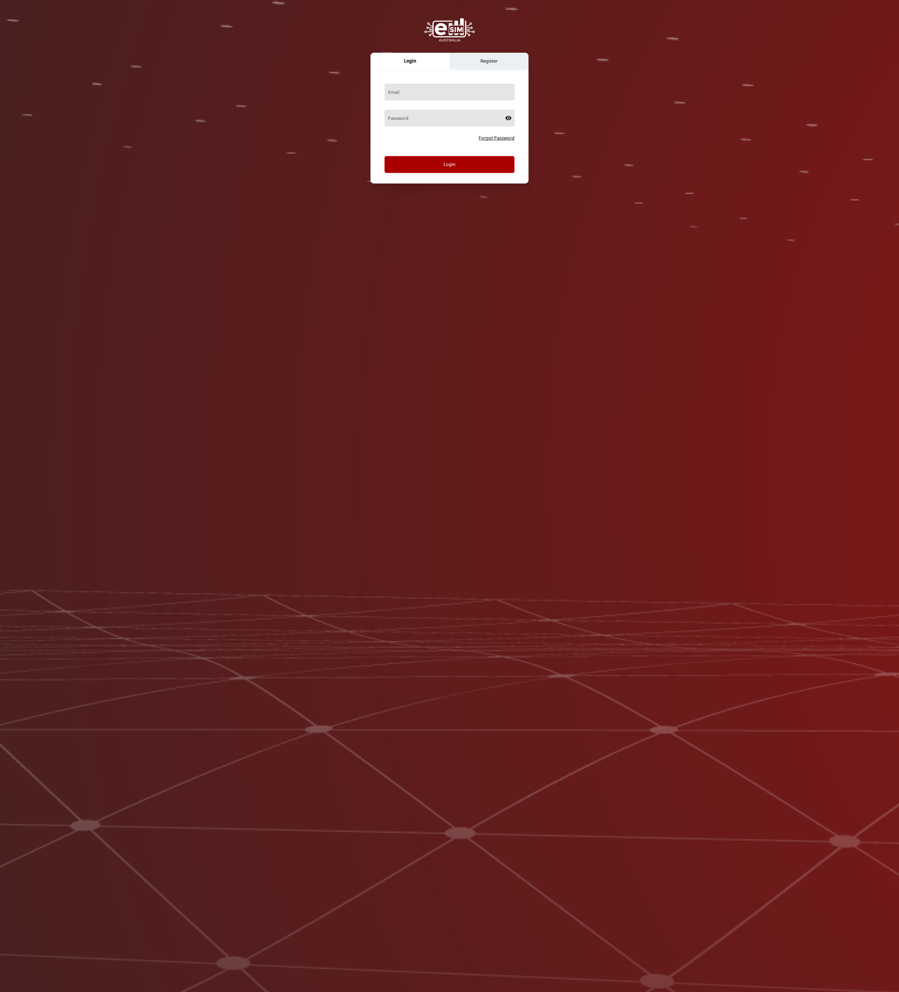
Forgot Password (496, 138)
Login (449, 164)
